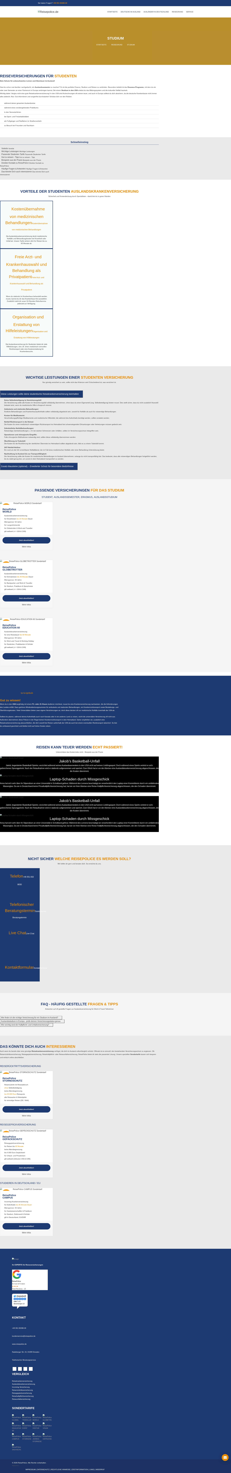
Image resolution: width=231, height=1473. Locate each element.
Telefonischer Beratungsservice (24, 1360)
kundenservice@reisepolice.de (23, 1336)
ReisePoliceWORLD (9, 510)
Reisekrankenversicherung (22, 1381)
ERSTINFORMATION (80, 1469)
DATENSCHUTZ (43, 1469)
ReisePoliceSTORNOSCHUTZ (12, 1079)
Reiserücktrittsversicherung (22, 1390)
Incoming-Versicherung (21, 1387)
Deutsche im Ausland (130, 12)
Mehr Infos (26, 547)
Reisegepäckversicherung (22, 1393)
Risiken (69, 97)
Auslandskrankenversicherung (23, 1384)
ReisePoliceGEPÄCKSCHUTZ (12, 1137)
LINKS (91, 1469)
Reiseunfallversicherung (21, 1399)
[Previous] (0, 791)
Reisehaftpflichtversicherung (23, 1396)
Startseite (112, 12)
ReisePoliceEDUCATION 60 (11, 626)
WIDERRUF (100, 1469)
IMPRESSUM (31, 1469)
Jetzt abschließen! (26, 540)
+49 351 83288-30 (60, 3)
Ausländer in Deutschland (156, 12)
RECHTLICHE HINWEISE (60, 1469)
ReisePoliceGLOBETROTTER (12, 568)
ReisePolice (16, 1281)
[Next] (2, 791)
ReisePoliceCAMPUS (9, 1196)
